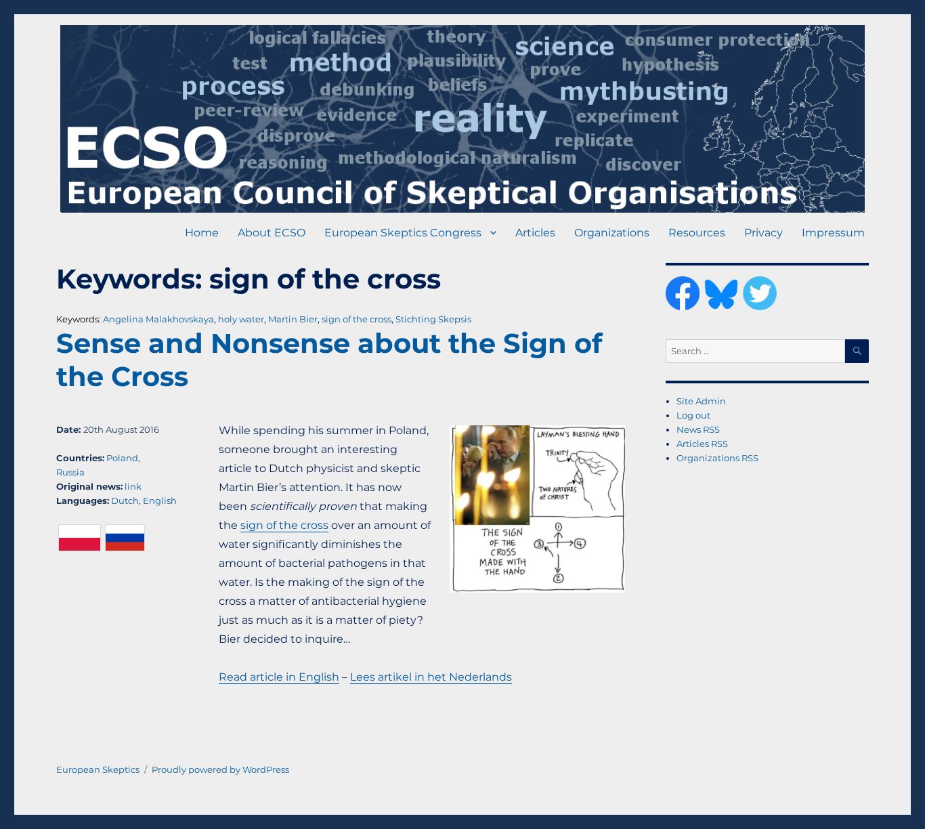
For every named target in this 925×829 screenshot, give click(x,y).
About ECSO (271, 232)
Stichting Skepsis (433, 319)
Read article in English (279, 677)
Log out (693, 415)
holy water (241, 319)
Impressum (833, 232)
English (160, 500)
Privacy (763, 232)
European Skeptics (97, 769)
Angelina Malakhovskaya (158, 319)
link (133, 486)
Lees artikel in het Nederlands (431, 677)
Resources (696, 232)
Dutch (125, 500)
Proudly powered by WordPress (220, 769)
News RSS (698, 429)
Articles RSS (702, 443)
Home (202, 232)
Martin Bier (293, 319)
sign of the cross (356, 319)
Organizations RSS (717, 457)
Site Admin (701, 401)
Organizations (611, 232)
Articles (535, 232)
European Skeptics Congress (402, 232)
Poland (122, 457)
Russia (70, 472)
